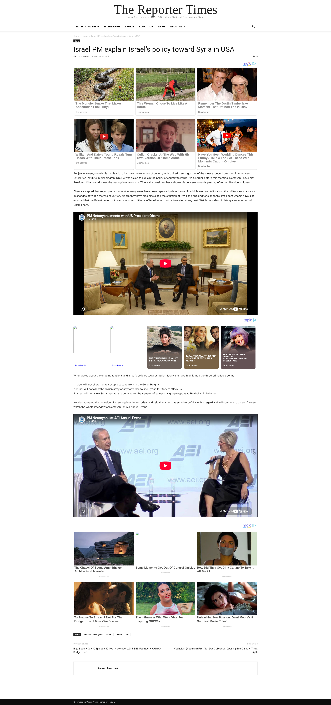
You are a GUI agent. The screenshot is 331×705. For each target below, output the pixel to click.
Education (146, 26)
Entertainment (86, 26)
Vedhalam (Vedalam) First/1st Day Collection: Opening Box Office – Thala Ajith (216, 650)
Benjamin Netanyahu (93, 634)
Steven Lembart (81, 56)
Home (76, 35)
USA (127, 634)
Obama (118, 634)
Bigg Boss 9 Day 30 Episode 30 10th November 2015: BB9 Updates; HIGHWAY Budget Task (117, 650)
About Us (176, 26)
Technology (112, 26)
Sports (129, 26)
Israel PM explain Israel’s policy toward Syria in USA (153, 49)
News (161, 26)
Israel (108, 634)
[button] (253, 26)
